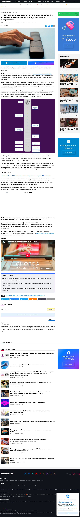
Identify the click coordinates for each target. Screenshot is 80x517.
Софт (11, 357)
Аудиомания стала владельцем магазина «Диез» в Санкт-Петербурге (32, 421)
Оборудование (3, 12)
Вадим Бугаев (7, 323)
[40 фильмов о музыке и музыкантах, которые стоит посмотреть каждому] (69, 108)
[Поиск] (77, 1)
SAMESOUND (10, 509)
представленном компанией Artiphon (42, 73)
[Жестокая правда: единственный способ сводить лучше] (5, 403)
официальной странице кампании (45, 233)
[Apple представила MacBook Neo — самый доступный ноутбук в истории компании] (5, 412)
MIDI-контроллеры (18, 295)
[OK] (51, 474)
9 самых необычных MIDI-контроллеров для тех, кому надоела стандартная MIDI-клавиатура (26, 175)
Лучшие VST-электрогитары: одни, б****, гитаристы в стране (67, 129)
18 (21, 433)
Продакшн (12, 366)
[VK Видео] (40, 474)
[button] (46, 26)
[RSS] (55, 474)
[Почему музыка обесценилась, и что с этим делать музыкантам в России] (5, 431)
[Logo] (6, 1)
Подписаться (68, 152)
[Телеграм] (25, 474)
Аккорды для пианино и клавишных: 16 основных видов (66, 70)
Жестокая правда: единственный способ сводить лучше (28, 402)
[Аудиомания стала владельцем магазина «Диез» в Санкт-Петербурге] (5, 422)
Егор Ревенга (9, 12)
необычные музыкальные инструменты (35, 295)
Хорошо (68, 513)
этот (35, 510)
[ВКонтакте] (29, 474)
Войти (51, 309)
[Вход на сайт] (75, 1)
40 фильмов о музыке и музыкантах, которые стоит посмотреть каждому (67, 114)
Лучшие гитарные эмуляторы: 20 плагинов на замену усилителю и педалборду (67, 99)
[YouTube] (36, 474)
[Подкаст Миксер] (47, 474)
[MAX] (33, 474)
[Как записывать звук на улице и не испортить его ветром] (5, 365)
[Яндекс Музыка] (44, 474)
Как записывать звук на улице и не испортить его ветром (28, 364)
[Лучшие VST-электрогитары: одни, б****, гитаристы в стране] (69, 122)
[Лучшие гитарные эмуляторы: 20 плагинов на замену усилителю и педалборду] (69, 92)
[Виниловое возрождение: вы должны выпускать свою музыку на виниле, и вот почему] (5, 384)
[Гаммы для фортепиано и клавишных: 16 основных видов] (69, 78)
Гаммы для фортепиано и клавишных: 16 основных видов (67, 84)
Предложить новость (65, 13)
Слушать (68, 46)
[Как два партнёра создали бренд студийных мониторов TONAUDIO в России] (5, 460)
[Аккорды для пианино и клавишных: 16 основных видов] (69, 63)
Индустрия (12, 423)
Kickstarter (9, 295)
